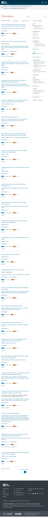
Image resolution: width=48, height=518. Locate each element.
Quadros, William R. (5, 137)
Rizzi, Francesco (17, 119)
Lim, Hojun (18, 378)
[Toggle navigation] (2, 7)
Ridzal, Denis (24, 119)
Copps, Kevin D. (21, 120)
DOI (2, 56)
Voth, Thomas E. (26, 274)
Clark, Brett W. (8, 47)
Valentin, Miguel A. (13, 46)
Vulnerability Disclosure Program (31, 514)
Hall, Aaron (17, 418)
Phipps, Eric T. (4, 119)
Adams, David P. (20, 417)
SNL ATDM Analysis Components (10, 117)
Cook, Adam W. (15, 47)
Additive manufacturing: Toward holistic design (13, 41)
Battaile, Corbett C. (25, 378)
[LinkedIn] (38, 493)
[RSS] (43, 493)
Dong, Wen (3, 28)
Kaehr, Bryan (21, 47)
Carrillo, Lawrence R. (24, 418)
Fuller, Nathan (21, 419)
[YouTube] (33, 493)
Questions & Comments (33, 488)
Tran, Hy (11, 376)
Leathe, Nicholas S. (14, 419)
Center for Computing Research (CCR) (15, 8)
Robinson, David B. (10, 418)
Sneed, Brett (16, 292)
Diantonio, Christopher (19, 28)
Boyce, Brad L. (12, 378)
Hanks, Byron (11, 119)
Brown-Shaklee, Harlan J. (22, 84)
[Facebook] (29, 493)
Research (6, 6)
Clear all (40, 20)
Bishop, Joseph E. (12, 84)
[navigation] (16, 21)
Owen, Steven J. (12, 274)
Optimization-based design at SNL (10, 254)
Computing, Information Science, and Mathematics (20, 6)
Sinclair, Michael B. (22, 85)
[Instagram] (31, 493)
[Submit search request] (45, 16)
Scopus (10, 56)
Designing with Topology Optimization (11, 322)
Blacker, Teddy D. (5, 308)
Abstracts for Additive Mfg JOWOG (10, 413)
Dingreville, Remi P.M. (6, 359)
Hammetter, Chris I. (5, 85)
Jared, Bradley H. (5, 46)
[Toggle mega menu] (46, 2)
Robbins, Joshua (10, 28)
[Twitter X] (40, 493)
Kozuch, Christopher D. (14, 415)
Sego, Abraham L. (5, 419)
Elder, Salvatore (13, 188)
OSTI (2, 35)
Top (44, 516)
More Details (4, 30)
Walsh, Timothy (4, 84)
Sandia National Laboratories (8, 503)
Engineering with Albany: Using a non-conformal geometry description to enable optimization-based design (15, 63)
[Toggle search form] (42, 2)
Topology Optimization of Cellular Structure (12, 269)
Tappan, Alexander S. (24, 415)
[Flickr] (36, 493)
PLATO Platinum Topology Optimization (11, 305)
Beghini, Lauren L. (21, 46)
